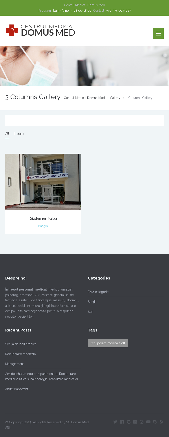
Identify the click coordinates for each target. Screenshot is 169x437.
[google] (128, 422)
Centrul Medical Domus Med (84, 98)
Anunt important (16, 389)
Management (14, 364)
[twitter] (115, 422)
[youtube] (148, 422)
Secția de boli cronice (21, 344)
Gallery (115, 98)
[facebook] (122, 422)
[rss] (161, 422)
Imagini (19, 133)
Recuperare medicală (20, 354)
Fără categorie (98, 292)
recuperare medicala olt (108, 343)
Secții (92, 302)
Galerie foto (43, 218)
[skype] (155, 422)
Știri (90, 311)
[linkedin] (135, 422)
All (7, 133)
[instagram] (142, 422)
